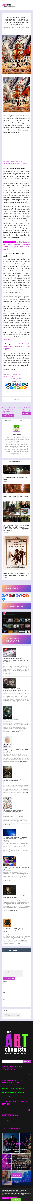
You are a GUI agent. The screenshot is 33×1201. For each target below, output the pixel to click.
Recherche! (9, 978)
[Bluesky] (11, 387)
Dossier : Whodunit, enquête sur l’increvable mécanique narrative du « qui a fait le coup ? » (16, 660)
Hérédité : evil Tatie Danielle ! (16, 496)
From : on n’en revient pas (11, 720)
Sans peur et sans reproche (12, 161)
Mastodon (21, 1092)
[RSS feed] (27, 595)
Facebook (5, 1088)
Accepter (5, 1198)
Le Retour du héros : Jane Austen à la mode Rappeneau (16, 346)
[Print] (25, 387)
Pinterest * (14, 1092)
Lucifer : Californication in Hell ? (15, 478)
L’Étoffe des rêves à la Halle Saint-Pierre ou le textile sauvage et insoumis (16, 810)
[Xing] (23, 384)
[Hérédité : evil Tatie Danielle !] (16, 488)
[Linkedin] (13, 384)
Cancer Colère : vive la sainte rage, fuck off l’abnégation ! (16, 750)
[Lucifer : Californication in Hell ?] (16, 469)
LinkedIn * (6, 1092)
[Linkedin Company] (20, 595)
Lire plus (16, 1175)
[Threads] (26, 384)
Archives (4, 1010)
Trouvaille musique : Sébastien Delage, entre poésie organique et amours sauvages (15, 838)
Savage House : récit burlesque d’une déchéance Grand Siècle (14, 779)
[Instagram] (6, 595)
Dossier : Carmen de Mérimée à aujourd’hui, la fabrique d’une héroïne (14, 689)
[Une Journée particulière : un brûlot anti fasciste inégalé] (16, 552)
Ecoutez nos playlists (14, 606)
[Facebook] (6, 384)
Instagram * (14, 1088)
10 (23, 1181)
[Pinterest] (16, 384)
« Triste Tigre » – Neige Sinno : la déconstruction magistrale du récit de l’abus (14, 929)
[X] (9, 384)
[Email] (18, 387)
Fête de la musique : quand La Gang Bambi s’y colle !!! (16, 868)
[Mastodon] (19, 384)
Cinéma (17, 30)
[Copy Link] (21, 387)
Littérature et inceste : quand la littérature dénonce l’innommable (16, 896)
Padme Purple (15, 28)
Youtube (21, 1088)
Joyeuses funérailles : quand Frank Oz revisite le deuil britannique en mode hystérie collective (16, 528)
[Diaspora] (8, 387)
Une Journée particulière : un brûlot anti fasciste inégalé (16, 574)
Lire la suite (6, 673)
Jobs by (5, 990)
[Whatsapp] (14, 387)
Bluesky (11, 1097)
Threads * (5, 1097)
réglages (24, 1195)
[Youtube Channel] (24, 595)
